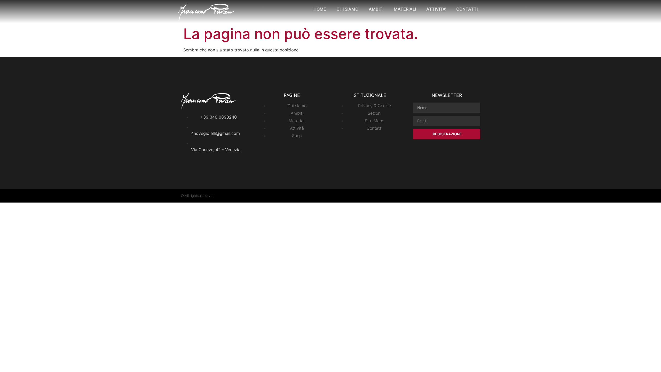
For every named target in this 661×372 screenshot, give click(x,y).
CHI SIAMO (347, 9)
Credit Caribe (469, 195)
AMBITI (376, 9)
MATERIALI (405, 9)
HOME (319, 9)
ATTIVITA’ (436, 9)
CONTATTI (467, 9)
